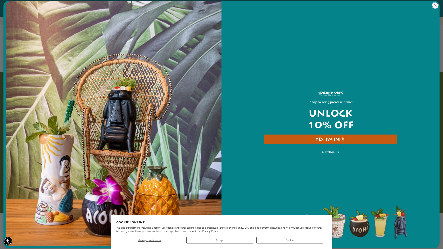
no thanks (330, 152)
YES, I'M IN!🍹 (330, 139)
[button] (7, 241)
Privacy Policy (210, 231)
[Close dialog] (435, 5)
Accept (220, 240)
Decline (290, 240)
